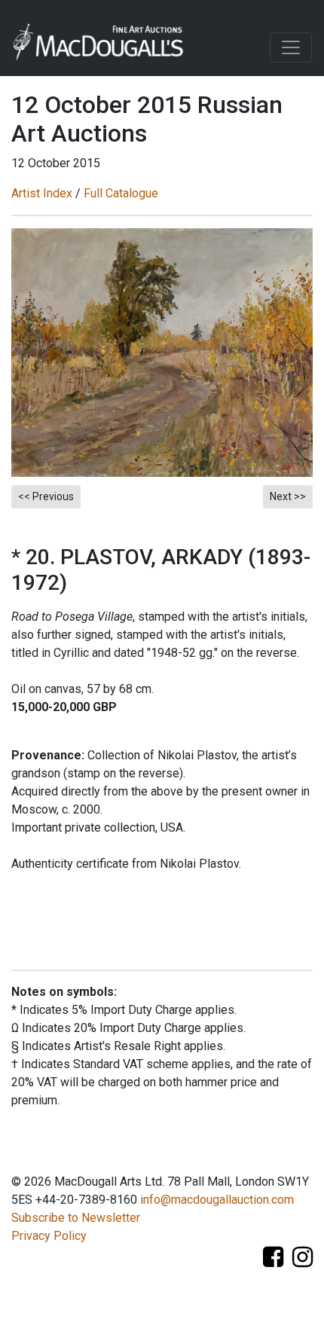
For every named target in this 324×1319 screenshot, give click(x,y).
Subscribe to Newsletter (75, 1218)
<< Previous (46, 496)
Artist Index (41, 193)
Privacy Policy (49, 1236)
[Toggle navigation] (291, 47)
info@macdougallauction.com (217, 1199)
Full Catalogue (121, 193)
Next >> (288, 496)
